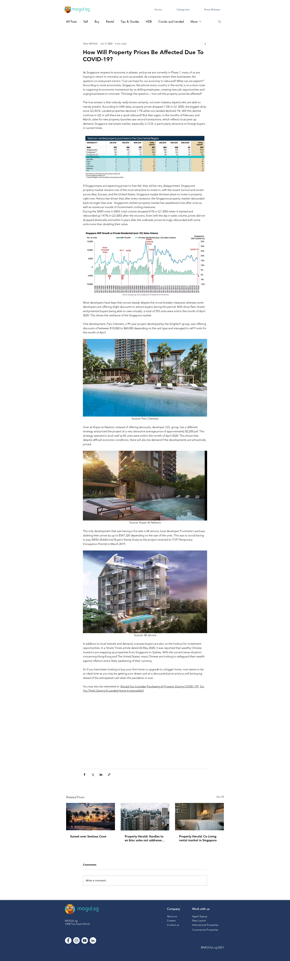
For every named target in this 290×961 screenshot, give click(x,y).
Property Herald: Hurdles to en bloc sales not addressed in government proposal (144, 838)
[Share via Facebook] (84, 774)
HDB (149, 21)
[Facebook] (68, 940)
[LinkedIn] (93, 940)
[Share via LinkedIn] (101, 774)
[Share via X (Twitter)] (92, 774)
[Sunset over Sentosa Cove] (90, 816)
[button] (219, 21)
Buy (97, 21)
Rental (110, 21)
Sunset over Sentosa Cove (88, 836)
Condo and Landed (171, 21)
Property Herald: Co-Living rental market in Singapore (198, 838)
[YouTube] (84, 940)
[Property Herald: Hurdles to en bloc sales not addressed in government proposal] (145, 816)
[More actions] (205, 44)
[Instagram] (76, 940)
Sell (85, 21)
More (193, 21)
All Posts (71, 21)
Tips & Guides (130, 21)
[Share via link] (109, 774)
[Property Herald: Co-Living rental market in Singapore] (199, 816)
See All (220, 796)
